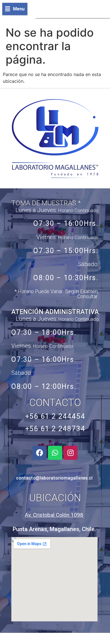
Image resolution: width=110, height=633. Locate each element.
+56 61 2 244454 (55, 416)
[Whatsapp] (55, 453)
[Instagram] (70, 453)
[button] (14, 9)
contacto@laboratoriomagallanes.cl (54, 478)
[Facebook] (39, 453)
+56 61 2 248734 (55, 429)
